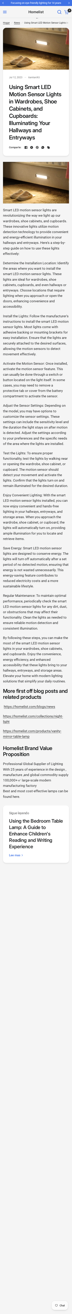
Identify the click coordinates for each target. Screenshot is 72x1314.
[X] (31, 147)
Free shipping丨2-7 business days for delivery (37, 2)
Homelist (36, 12)
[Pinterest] (37, 147)
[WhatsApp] (42, 147)
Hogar (6, 22)
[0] (66, 12)
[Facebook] (26, 147)
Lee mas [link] (14, 855)
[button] (36, 694)
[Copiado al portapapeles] (48, 147)
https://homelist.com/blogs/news (29, 707)
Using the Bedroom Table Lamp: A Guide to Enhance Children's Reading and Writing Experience (36, 833)
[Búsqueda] (59, 12)
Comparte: (15, 147)
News (17, 22)
